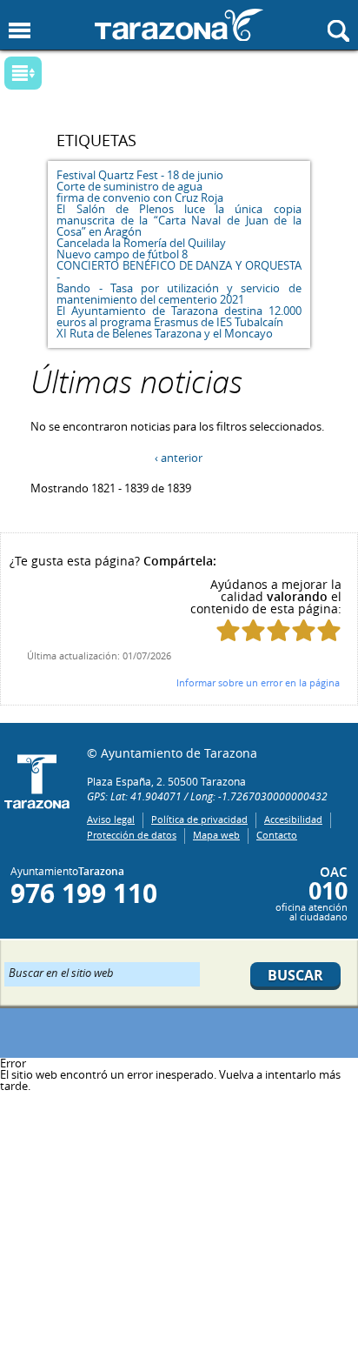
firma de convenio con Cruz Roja (139, 197)
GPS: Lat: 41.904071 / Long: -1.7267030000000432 (207, 796)
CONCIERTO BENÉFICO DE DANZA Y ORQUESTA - (178, 270)
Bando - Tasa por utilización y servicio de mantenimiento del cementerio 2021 (178, 293)
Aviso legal (111, 819)
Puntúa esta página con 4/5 (303, 630)
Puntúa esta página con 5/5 (329, 630)
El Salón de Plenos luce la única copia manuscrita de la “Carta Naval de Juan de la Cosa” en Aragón (178, 220)
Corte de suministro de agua (129, 186)
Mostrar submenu (23, 73)
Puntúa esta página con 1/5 (228, 630)
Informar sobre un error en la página (258, 682)
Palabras (52, 74)
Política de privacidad (199, 819)
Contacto (276, 834)
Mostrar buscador (338, 31)
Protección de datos (131, 834)
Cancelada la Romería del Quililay (141, 243)
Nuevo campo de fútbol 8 (122, 254)
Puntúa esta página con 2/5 (253, 630)
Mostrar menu (19, 31)
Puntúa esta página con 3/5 (278, 630)
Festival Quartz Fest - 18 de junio (139, 175)
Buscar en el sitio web (61, 972)
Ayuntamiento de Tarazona (179, 25)
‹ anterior (178, 457)
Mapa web (216, 834)
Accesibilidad (293, 819)
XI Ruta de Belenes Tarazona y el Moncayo (164, 333)
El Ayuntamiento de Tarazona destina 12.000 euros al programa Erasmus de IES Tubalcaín (178, 316)
